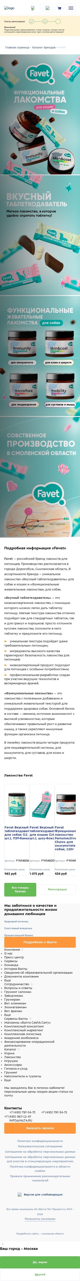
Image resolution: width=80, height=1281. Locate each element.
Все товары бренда (20, 889)
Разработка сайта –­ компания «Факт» (40, 1233)
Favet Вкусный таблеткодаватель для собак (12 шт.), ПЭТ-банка (19, 833)
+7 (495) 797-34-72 (54, 1112)
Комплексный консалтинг (24, 1026)
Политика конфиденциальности (40, 1141)
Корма (9, 1053)
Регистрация (57, 889)
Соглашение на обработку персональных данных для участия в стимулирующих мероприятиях (40, 1159)
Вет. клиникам (15, 1003)
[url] (59, 8)
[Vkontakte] (17, 1103)
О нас (8, 953)
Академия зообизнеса (21, 1038)
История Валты (15, 969)
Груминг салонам (17, 992)
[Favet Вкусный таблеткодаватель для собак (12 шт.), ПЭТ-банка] (16, 805)
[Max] (12, 1103)
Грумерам (12, 999)
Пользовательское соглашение (40, 1146)
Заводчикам (13, 995)
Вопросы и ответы (18, 988)
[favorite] (47, 8)
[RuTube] (6, 1103)
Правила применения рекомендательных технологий (40, 1178)
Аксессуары (13, 1064)
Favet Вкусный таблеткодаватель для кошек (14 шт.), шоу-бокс (45, 833)
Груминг (10, 1072)
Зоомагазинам (15, 1007)
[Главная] (15, 8)
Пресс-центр (14, 957)
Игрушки (11, 1061)
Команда (11, 965)
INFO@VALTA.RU (20, 1120)
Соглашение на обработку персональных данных (40, 1151)
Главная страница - (18, 47)
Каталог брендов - (44, 47)
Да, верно (40, 1262)
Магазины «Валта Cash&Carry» (27, 1022)
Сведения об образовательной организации (38, 972)
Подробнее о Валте (40, 942)
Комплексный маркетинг (23, 1030)
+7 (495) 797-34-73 (22, 1112)
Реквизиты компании (40, 1218)
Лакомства (12, 1057)
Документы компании (21, 976)
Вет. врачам (13, 1011)
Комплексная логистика (22, 1034)
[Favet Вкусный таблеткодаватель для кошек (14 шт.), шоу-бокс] (42, 805)
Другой (40, 1274)
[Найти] (36, 8)
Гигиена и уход (16, 1068)
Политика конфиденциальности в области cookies (40, 1168)
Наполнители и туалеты (22, 1076)
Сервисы (10, 961)
